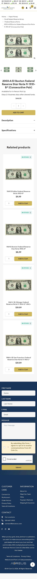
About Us (23, 491)
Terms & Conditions (8, 506)
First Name (6, 388)
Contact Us (6, 494)
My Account (6, 497)
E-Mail (4, 409)
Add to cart (18, 112)
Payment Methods (26, 500)
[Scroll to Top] (32, 564)
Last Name (6, 399)
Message (5, 420)
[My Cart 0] (30, 7)
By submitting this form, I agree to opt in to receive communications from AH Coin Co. (21, 446)
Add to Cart (23, 203)
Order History (6, 500)
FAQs (22, 497)
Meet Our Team (25, 494)
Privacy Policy (6, 503)
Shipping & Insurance (27, 503)
